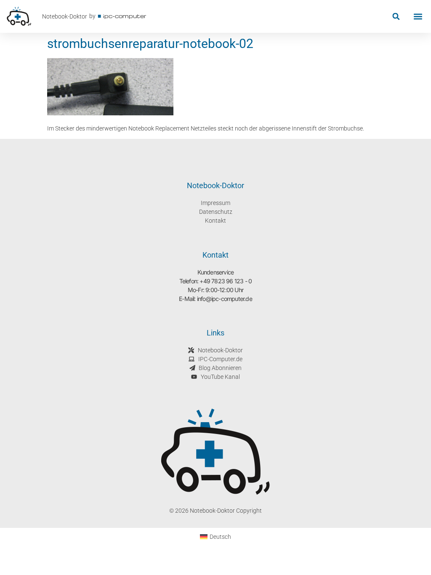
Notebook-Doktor (64, 16)
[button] (395, 16)
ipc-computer (124, 15)
